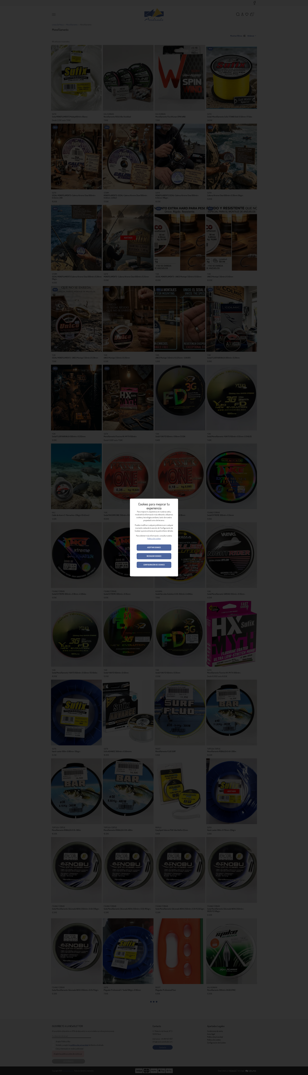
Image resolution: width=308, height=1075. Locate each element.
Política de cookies (154, 539)
